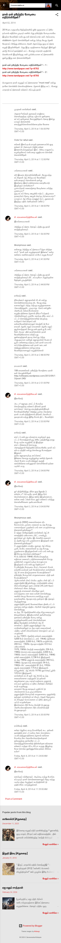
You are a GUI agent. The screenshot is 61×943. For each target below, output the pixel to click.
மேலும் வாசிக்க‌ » (51, 844)
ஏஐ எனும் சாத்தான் (12, 887)
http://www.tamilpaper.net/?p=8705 (20, 75)
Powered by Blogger (32, 925)
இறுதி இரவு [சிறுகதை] (15, 853)
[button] (57, 15)
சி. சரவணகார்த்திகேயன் (25, 217)
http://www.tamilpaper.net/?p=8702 (20, 68)
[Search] (57, 5)
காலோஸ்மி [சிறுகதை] (14, 819)
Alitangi (37, 931)
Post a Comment (13, 799)
